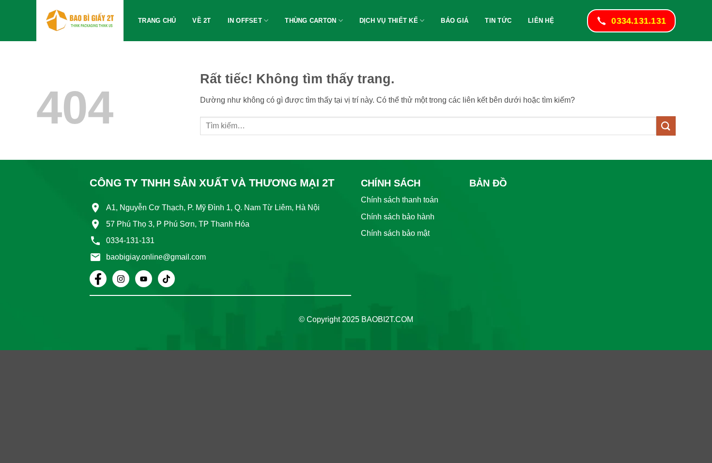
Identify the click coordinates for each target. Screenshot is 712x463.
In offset (245, 20)
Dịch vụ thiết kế (388, 20)
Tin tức (498, 20)
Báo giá (454, 20)
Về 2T (201, 20)
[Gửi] (666, 125)
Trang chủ (157, 20)
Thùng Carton (310, 20)
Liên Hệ (541, 20)
